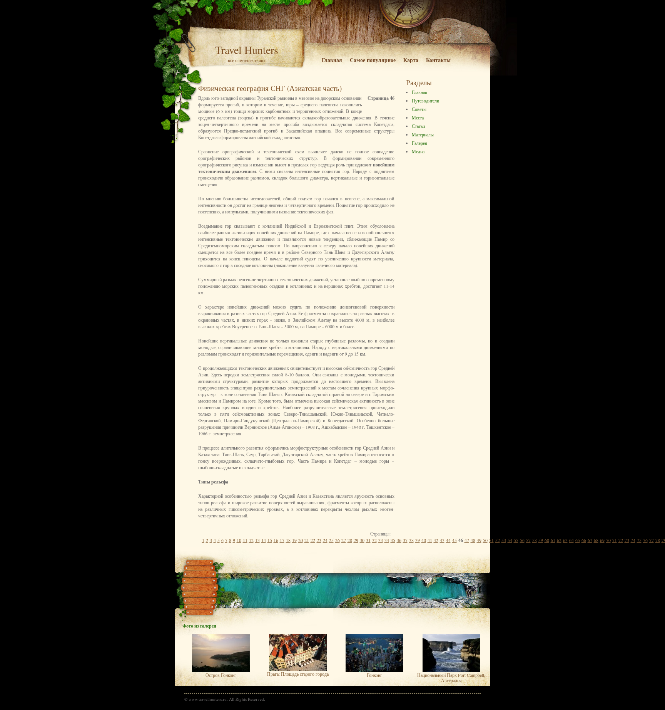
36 (399, 540)
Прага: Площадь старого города (298, 674)
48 (473, 540)
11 (245, 540)
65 (577, 540)
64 (571, 540)
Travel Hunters (246, 49)
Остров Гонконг (221, 675)
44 (448, 540)
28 (350, 540)
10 (239, 540)
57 (528, 540)
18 (288, 540)
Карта (410, 60)
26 (337, 540)
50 (485, 540)
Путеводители (425, 100)
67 (590, 540)
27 (343, 540)
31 (368, 540)
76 (645, 540)
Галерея (419, 143)
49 (479, 540)
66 (583, 540)
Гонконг (374, 675)
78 (657, 540)
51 (491, 540)
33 (380, 540)
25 (331, 540)
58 (534, 540)
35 (393, 540)
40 (423, 540)
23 (319, 540)
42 (436, 540)
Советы (419, 109)
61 (553, 540)
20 (300, 540)
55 (516, 540)
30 (362, 540)
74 (633, 540)
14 (263, 540)
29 (356, 540)
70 (608, 540)
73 (627, 540)
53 (503, 540)
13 (257, 540)
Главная (332, 60)
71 (614, 540)
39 (417, 540)
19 (294, 540)
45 (454, 540)
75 (639, 540)
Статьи (418, 126)
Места (418, 117)
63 (565, 540)
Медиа (418, 151)
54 (510, 540)
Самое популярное (373, 60)
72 (620, 540)
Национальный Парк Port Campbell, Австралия (451, 677)
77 (651, 540)
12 (251, 540)
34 (386, 540)
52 (497, 540)
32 (374, 540)
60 (547, 540)
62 (559, 540)
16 (276, 540)
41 (430, 540)
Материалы (423, 134)
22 (313, 540)
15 (269, 540)
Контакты (438, 60)
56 (522, 540)
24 (325, 540)
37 (405, 540)
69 (602, 540)
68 (596, 540)
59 (540, 540)
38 (411, 540)
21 (306, 540)
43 (442, 540)
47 (466, 540)
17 (282, 540)
